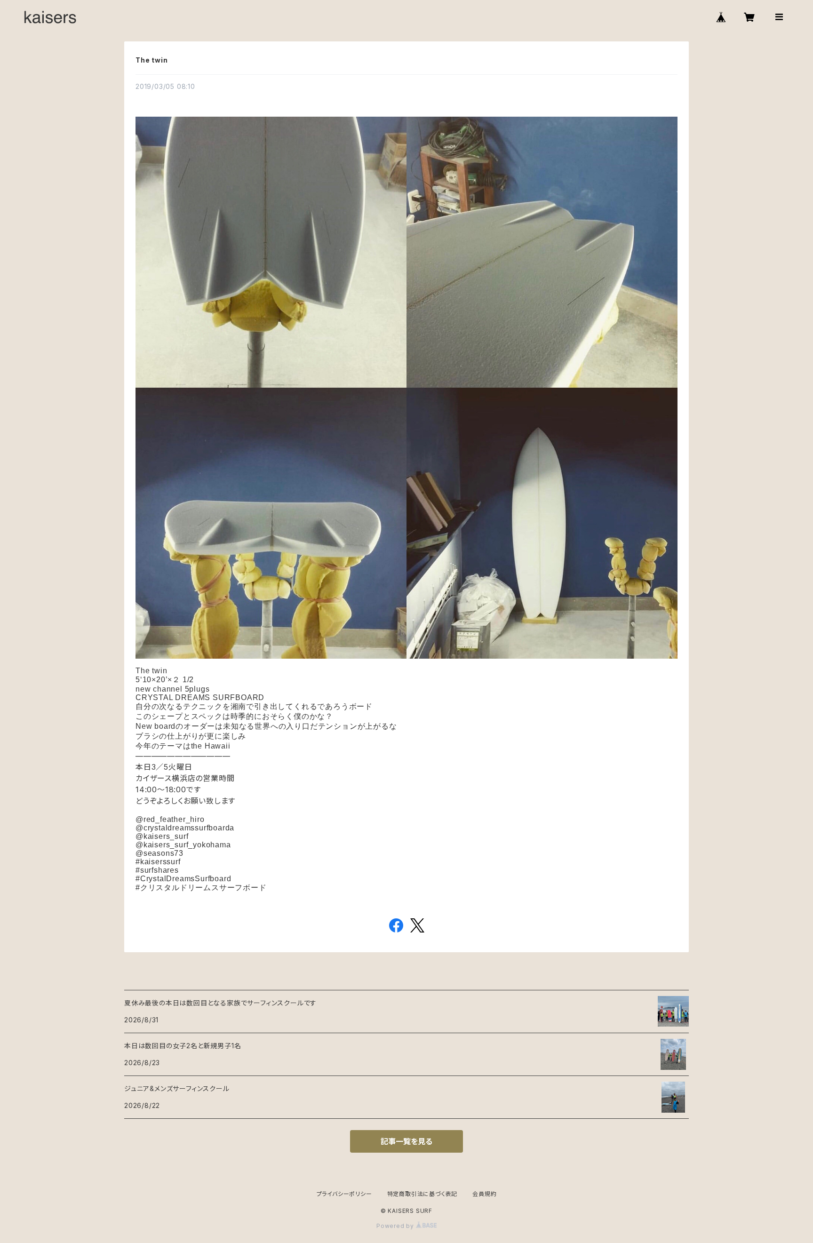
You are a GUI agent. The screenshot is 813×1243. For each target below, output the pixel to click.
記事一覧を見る (406, 1141)
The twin (151, 60)
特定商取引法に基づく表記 (422, 1193)
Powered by (396, 1225)
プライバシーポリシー (344, 1193)
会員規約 (484, 1193)
